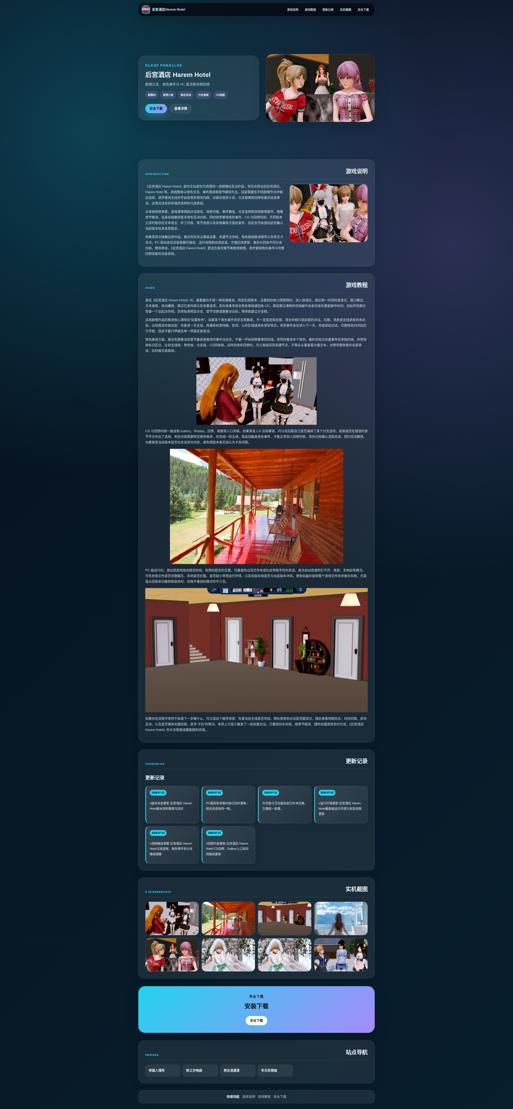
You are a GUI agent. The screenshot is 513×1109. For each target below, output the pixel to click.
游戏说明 (292, 9)
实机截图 (345, 9)
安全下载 (363, 9)
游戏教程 (310, 9)
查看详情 (180, 108)
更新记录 (328, 9)
